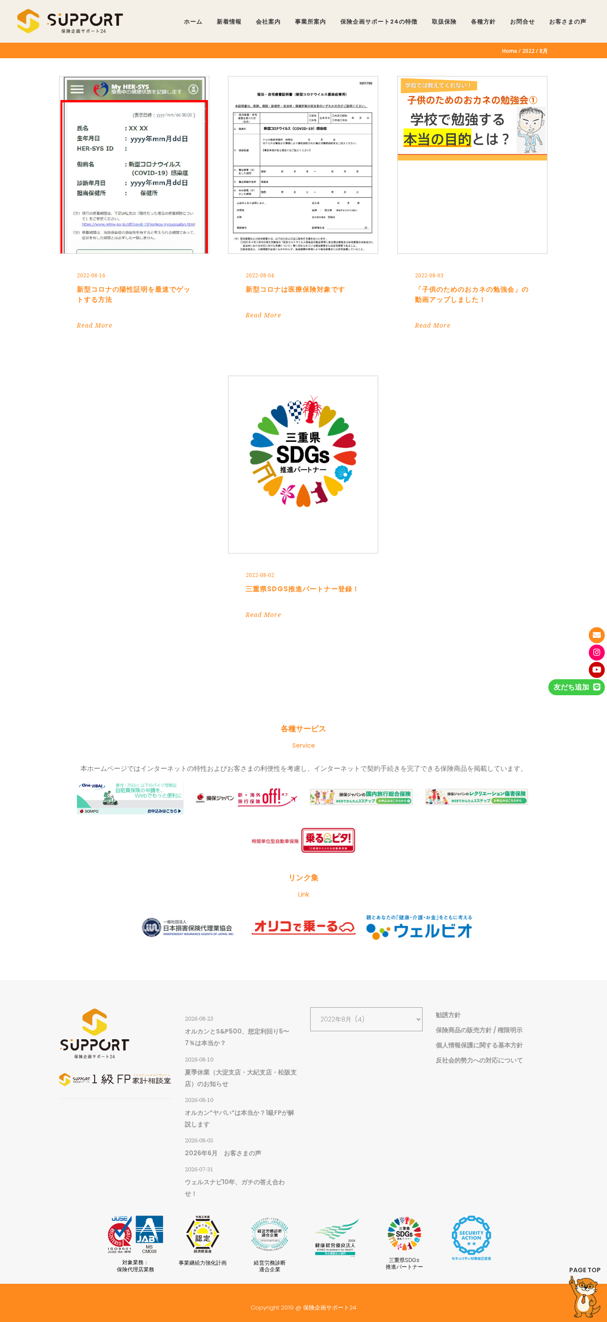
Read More (94, 325)
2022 (528, 51)
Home (509, 51)
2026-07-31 (199, 1169)
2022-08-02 (260, 575)
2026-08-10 (199, 1059)
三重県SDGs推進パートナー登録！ (302, 588)
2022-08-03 (429, 275)
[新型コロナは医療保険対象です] (303, 165)
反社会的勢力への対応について (479, 1060)
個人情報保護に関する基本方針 (479, 1045)
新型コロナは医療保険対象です (295, 289)
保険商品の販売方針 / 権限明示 (479, 1030)
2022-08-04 (260, 275)
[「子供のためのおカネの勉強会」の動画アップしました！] (472, 165)
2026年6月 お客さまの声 (223, 1153)
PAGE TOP (585, 1270)
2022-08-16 (91, 275)
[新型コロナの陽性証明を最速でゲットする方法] (134, 165)
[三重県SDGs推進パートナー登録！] (303, 464)
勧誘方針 (448, 1014)
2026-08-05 (199, 1140)
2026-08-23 (199, 1018)
